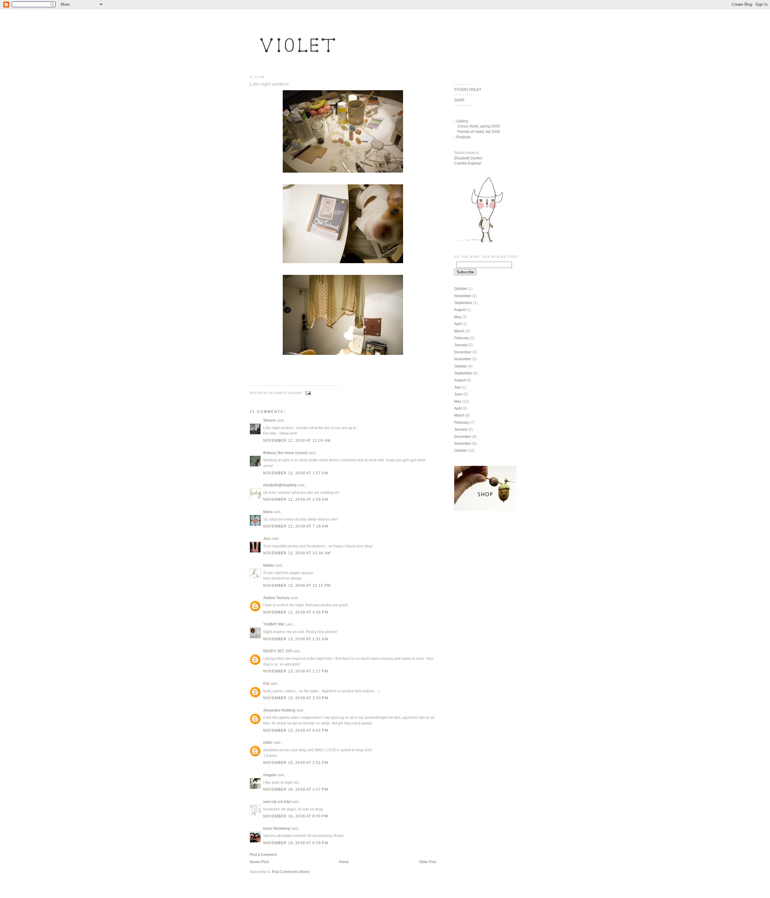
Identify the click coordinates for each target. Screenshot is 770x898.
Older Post (427, 862)
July (457, 387)
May (457, 317)
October (460, 289)
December (462, 352)
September (463, 303)
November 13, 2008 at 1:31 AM (295, 639)
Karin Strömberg (276, 828)
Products (463, 137)
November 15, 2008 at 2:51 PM (295, 762)
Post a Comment (263, 854)
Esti (266, 683)
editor (268, 742)
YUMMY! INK (274, 624)
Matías (268, 565)
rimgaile (269, 775)
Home (344, 862)
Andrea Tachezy (276, 598)
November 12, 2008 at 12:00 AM (297, 440)
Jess (267, 538)
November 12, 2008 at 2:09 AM (295, 499)
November (462, 296)
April (458, 324)
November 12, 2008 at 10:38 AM (297, 553)
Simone (269, 420)
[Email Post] (308, 393)
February (461, 338)
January (460, 345)
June (458, 394)
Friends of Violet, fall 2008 (478, 132)
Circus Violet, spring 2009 (478, 126)
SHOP (459, 100)
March (459, 331)
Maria (268, 512)
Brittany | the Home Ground (285, 453)
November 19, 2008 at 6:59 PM (295, 843)
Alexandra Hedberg (279, 710)
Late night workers (269, 84)
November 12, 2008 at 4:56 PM (295, 612)
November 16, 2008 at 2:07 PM (295, 789)
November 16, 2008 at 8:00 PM (295, 816)
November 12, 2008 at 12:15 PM (297, 585)
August (460, 310)
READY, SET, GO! (277, 651)
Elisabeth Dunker (468, 158)
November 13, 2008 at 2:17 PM (295, 671)
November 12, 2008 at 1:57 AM (295, 473)
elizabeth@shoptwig (280, 485)
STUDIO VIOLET (467, 89)
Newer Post (259, 862)
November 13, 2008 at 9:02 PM (295, 730)
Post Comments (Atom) (291, 872)
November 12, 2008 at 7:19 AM (295, 526)
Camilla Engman (468, 163)
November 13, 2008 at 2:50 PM (295, 698)
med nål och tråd (277, 802)
